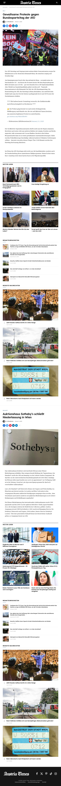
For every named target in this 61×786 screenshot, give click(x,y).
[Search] (57, 2)
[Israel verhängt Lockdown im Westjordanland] (16, 198)
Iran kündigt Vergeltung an (40, 184)
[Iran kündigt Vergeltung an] (45, 174)
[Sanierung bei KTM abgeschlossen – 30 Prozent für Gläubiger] (16, 556)
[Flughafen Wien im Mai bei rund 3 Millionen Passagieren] (16, 534)
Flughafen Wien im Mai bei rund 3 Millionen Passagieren (13, 545)
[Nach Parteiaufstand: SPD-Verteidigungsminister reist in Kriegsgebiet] (16, 174)
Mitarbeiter (10, 21)
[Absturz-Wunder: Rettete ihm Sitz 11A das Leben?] (16, 219)
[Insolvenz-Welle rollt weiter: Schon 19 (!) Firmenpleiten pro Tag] (45, 556)
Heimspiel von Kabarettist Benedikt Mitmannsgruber (25, 276)
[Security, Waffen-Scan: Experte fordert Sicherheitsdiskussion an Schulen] (6, 262)
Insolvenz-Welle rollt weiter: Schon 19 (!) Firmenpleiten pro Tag (44, 567)
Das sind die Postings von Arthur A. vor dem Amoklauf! (25, 269)
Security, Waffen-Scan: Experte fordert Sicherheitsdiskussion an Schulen (30, 261)
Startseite (5, 7)
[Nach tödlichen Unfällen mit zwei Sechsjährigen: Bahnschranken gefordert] (30, 342)
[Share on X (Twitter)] (7, 26)
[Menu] (4, 2)
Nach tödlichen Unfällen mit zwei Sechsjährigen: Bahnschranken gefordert (29, 360)
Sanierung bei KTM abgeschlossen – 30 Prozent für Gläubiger (15, 567)
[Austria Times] (30, 2)
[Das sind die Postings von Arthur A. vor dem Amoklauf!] (6, 270)
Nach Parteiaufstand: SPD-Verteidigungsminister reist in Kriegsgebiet (12, 185)
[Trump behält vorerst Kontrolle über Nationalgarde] (45, 198)
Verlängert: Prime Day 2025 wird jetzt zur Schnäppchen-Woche (44, 545)
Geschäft (5, 410)
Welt (4, 10)
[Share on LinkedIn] (13, 26)
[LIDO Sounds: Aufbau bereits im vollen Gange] (30, 304)
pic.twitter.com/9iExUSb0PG (17, 116)
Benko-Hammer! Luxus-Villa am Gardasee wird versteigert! (16, 588)
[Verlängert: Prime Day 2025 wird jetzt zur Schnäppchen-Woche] (45, 534)
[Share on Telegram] (16, 26)
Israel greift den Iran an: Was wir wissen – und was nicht (45, 230)
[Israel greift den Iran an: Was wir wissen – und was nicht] (45, 219)
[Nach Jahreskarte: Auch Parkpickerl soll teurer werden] (30, 380)
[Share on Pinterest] (10, 26)
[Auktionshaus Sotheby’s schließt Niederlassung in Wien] (30, 447)
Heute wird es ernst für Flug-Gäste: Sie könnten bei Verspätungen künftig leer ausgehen (44, 589)
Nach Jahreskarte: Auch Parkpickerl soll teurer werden (23, 398)
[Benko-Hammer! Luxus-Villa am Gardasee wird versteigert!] (16, 578)
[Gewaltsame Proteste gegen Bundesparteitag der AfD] (30, 48)
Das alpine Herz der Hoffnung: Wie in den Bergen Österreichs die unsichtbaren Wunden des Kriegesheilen (32, 253)
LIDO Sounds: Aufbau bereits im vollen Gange (21, 322)
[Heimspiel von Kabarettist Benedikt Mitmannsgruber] (6, 278)
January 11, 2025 (38, 121)
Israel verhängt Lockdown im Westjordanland (12, 208)
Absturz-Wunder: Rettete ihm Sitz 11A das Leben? (16, 230)
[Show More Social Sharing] (19, 26)
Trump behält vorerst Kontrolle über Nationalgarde (43, 208)
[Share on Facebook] (4, 26)
